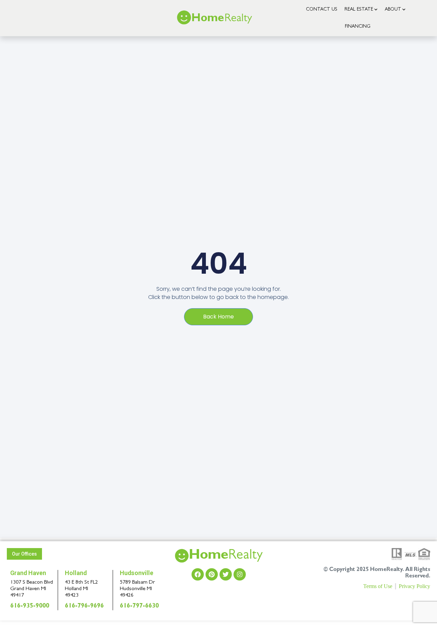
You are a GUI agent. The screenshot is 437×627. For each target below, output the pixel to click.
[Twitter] (226, 574)
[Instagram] (240, 574)
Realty (226, 556)
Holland (76, 572)
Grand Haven (28, 572)
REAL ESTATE (358, 9)
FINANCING (357, 26)
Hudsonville (136, 572)
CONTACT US (321, 9)
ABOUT (393, 9)
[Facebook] (198, 574)
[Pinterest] (212, 574)
